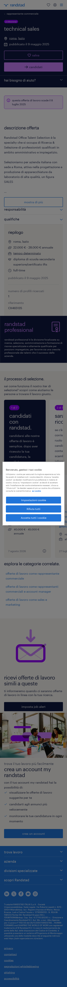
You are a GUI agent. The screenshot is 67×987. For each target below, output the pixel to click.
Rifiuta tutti (33, 508)
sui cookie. (36, 491)
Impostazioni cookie (33, 499)
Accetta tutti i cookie (33, 517)
